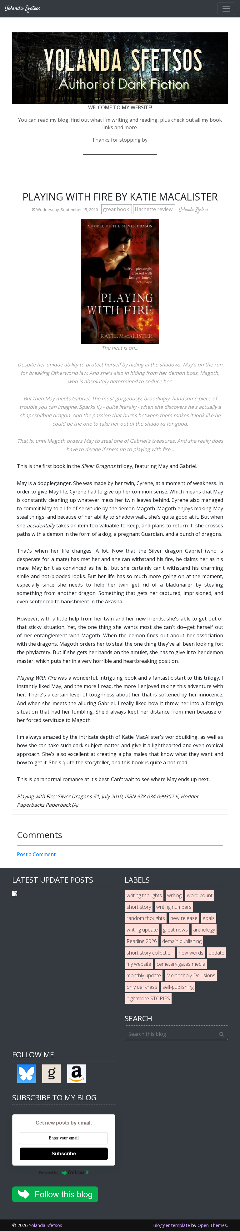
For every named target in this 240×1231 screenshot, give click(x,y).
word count (199, 895)
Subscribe (64, 1153)
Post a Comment (36, 854)
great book (116, 209)
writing (174, 895)
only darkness (142, 986)
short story (139, 906)
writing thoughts (144, 895)
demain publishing (182, 941)
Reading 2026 (142, 941)
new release (184, 918)
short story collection (150, 952)
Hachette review (154, 209)
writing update (142, 929)
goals (209, 918)
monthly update (144, 975)
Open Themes (212, 1225)
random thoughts (146, 918)
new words (191, 952)
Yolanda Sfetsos (45, 1225)
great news (175, 929)
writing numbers (174, 906)
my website (139, 963)
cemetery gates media (181, 963)
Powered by (48, 1172)
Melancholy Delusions (190, 975)
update (216, 952)
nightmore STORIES (148, 998)
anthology (204, 929)
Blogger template (171, 1225)
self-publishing (178, 986)
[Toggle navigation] (226, 8)
